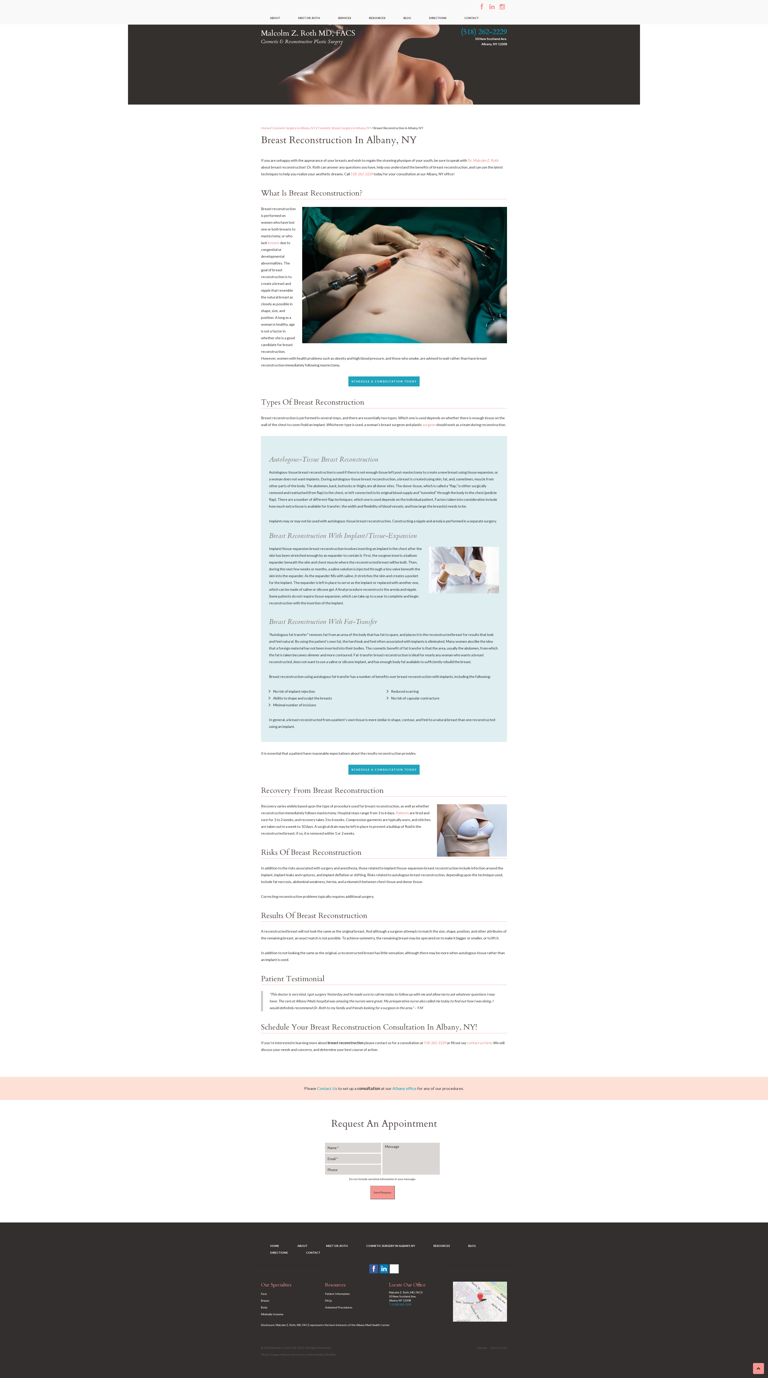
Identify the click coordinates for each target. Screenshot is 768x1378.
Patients (402, 813)
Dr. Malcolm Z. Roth (483, 160)
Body (264, 1307)
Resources (377, 18)
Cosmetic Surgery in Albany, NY (293, 128)
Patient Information (337, 1293)
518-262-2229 (362, 174)
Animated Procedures (338, 1307)
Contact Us (327, 1088)
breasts (274, 242)
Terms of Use (498, 1347)
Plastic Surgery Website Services (281, 1354)
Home (265, 128)
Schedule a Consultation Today (384, 381)
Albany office (404, 1088)
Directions (437, 18)
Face (264, 1293)
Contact (471, 18)
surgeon (429, 424)
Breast (265, 1300)
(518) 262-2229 (484, 32)
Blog (407, 18)
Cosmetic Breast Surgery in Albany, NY (344, 128)
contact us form (479, 1043)
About (275, 18)
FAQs (328, 1300)
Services (344, 18)
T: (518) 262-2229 (400, 1304)
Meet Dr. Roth (309, 18)
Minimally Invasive (272, 1314)
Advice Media (315, 1354)
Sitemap (482, 1347)
